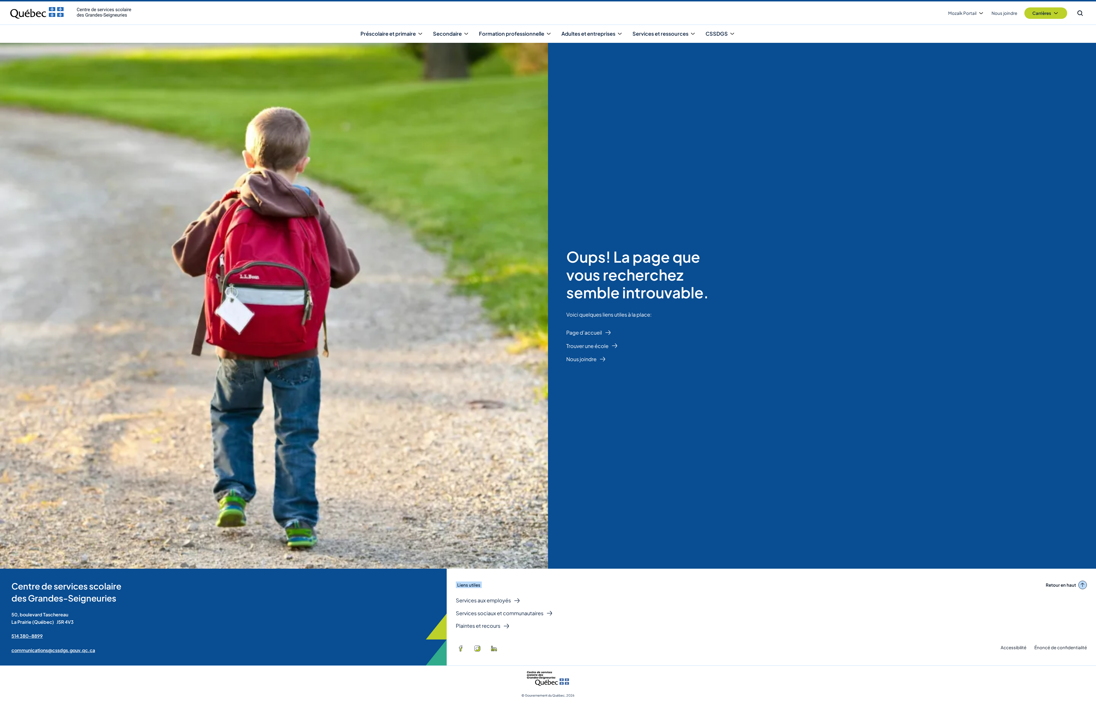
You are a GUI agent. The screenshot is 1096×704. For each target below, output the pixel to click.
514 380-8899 (27, 636)
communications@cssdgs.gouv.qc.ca (53, 650)
